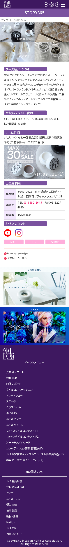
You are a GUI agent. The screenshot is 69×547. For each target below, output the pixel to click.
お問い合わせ (14, 534)
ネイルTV (11, 413)
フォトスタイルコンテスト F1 (22, 431)
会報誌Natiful (15, 487)
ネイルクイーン (14, 425)
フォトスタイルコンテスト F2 (22, 436)
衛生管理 (11, 504)
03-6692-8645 (33, 202)
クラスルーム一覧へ (17, 258)
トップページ (6, 19)
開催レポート (13, 383)
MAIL (13, 242)
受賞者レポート (15, 372)
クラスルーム (13, 407)
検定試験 (11, 510)
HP (34, 242)
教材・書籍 (12, 516)
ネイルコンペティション (19, 389)
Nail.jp (10, 522)
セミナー (11, 493)
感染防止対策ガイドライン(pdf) (24, 460)
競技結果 (11, 378)
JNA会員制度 (14, 481)
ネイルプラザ (13, 419)
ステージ (11, 401)
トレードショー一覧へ (17, 253)
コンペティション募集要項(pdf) (24, 448)
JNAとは (11, 528)
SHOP (55, 242)
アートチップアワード (18, 442)
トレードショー (14, 395)
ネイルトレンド (14, 499)
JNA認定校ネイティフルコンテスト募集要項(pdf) (35, 454)
